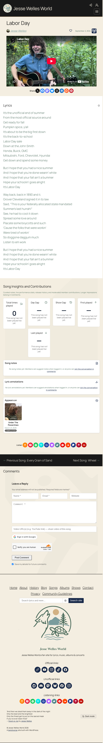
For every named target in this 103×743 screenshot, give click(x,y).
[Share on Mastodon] (47, 91)
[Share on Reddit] (66, 91)
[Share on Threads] (57, 91)
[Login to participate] (71, 30)
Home (13, 588)
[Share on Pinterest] (71, 91)
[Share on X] (37, 91)
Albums (64, 588)
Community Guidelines (57, 594)
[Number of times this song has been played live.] (21, 304)
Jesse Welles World (32, 8)
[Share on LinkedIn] (62, 91)
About (23, 588)
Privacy (35, 594)
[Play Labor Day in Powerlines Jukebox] (94, 31)
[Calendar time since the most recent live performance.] (46, 302)
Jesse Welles (18, 31)
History (34, 588)
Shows (76, 588)
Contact (88, 588)
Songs (53, 588)
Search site (76, 600)
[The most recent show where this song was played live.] (46, 333)
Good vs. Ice (13, 721)
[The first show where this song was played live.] (95, 302)
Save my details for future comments (30, 564)
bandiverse (12, 730)
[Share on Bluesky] (52, 91)
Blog (44, 588)
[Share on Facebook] (42, 91)
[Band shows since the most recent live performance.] (70, 302)
